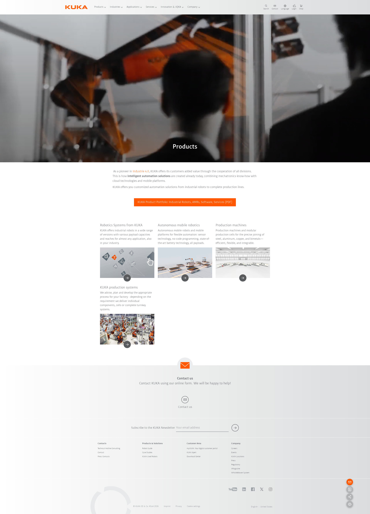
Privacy (179, 506)
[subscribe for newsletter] (235, 427)
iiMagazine (235, 469)
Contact (101, 452)
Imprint (167, 506)
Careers (234, 448)
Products (98, 7)
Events (234, 452)
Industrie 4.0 (141, 171)
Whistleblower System (240, 473)
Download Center (194, 457)
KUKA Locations (237, 457)
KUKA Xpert (191, 452)
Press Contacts (104, 457)
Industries (115, 7)
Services (150, 7)
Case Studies (147, 452)
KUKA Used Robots (150, 457)
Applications (133, 7)
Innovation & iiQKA (171, 7)
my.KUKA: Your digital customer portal (202, 448)
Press (233, 461)
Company (192, 7)
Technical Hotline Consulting (109, 448)
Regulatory (235, 465)
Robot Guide (147, 448)
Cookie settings (193, 506)
